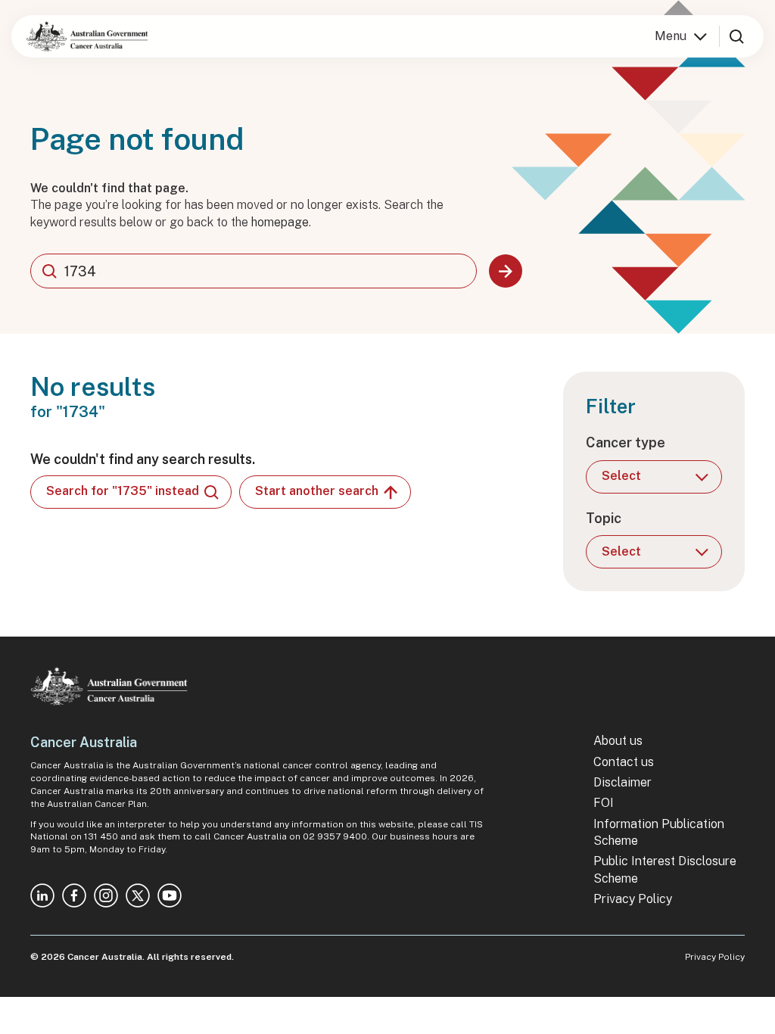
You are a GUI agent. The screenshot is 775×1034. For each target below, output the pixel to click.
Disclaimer (622, 782)
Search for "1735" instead (122, 491)
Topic (603, 518)
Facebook (74, 895)
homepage (280, 222)
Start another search (316, 491)
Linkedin (42, 895)
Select (621, 476)
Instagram (106, 895)
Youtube (169, 895)
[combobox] (253, 271)
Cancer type (625, 442)
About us (618, 740)
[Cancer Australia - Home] (87, 36)
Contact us (623, 762)
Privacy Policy (632, 899)
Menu (670, 36)
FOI (603, 803)
